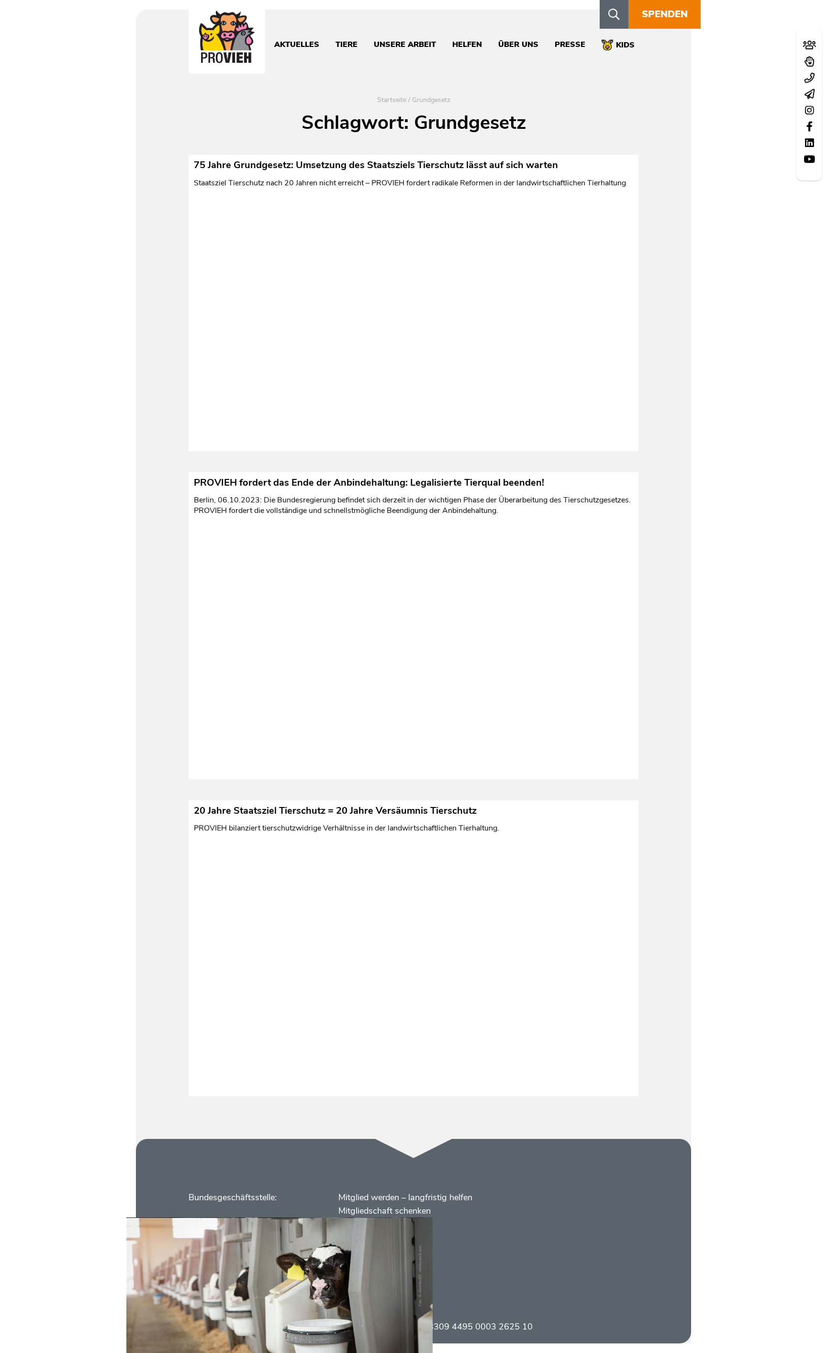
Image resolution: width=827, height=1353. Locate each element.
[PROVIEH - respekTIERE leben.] (227, 58)
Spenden (665, 14)
